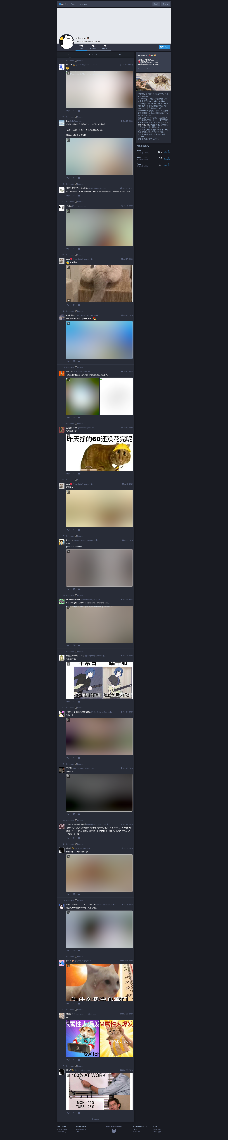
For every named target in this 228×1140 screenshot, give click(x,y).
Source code (157, 1130)
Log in (156, 4)
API (77, 1132)
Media (121, 55)
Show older (96, 1119)
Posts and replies (95, 55)
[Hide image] (68, 73)
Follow (165, 47)
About (73, 4)
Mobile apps (83, 4)
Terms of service (62, 1130)
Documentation (81, 1130)
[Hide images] (68, 379)
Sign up (165, 4)
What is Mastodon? (114, 1126)
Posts (70, 55)
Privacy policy (61, 1132)
